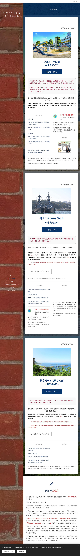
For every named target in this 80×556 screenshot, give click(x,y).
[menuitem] (11, 276)
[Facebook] (76, 1)
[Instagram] (74, 1)
